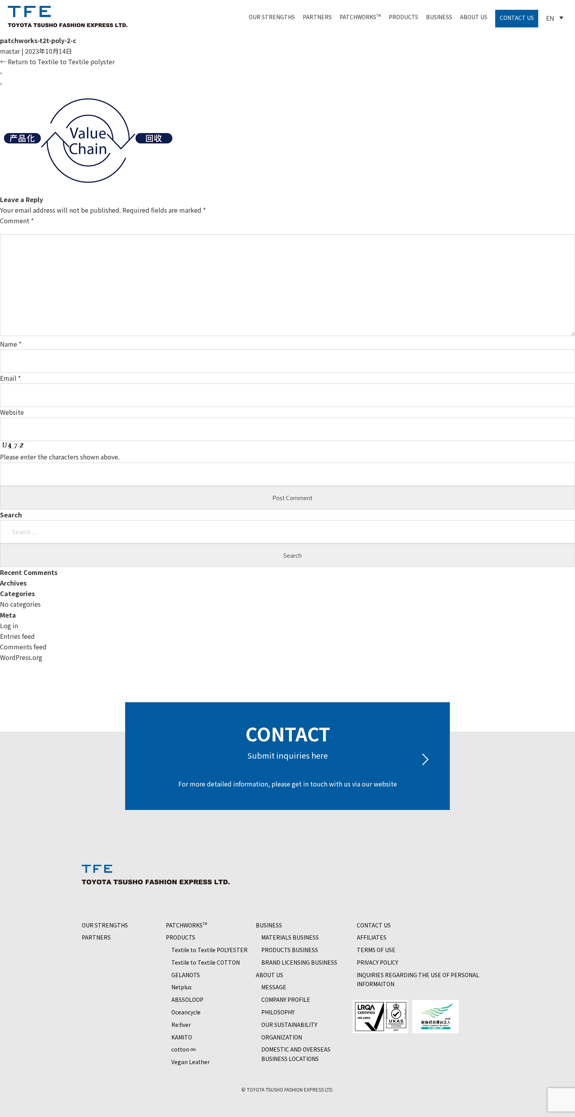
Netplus (181, 987)
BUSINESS (439, 17)
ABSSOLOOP (187, 999)
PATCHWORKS (360, 17)
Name (11, 344)
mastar (10, 51)
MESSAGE (273, 987)
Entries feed (17, 636)
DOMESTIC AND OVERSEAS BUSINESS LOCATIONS (296, 1054)
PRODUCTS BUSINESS (289, 950)
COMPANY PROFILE (285, 999)
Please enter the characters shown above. (60, 456)
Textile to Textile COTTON (205, 962)
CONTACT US (517, 18)
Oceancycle (186, 1012)
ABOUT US (473, 17)
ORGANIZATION (281, 1037)
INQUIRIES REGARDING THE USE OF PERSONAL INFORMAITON (418, 979)
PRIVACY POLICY (377, 962)
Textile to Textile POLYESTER (209, 950)
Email (10, 378)
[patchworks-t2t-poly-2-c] (88, 188)
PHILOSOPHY (278, 1012)
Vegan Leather (190, 1062)
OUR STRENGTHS (272, 17)
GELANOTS (185, 975)
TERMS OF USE (376, 950)
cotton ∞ (183, 1049)
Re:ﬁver (181, 1024)
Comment (17, 220)
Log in (9, 625)
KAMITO (181, 1037)
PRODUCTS (403, 17)
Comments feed (23, 646)
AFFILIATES (371, 937)
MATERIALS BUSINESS (290, 937)
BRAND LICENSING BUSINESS (299, 962)
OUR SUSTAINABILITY (289, 1024)
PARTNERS (317, 17)
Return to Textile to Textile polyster (57, 61)
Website (12, 412)
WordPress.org (21, 657)
